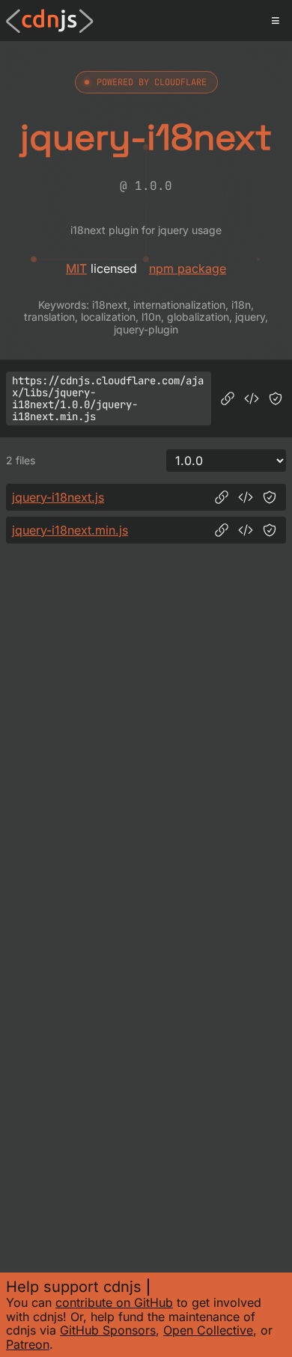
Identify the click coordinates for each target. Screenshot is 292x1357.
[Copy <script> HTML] (251, 398)
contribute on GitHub (114, 1302)
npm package (187, 268)
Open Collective (208, 1330)
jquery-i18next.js (58, 497)
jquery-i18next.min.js (70, 530)
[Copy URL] (227, 398)
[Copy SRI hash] (275, 398)
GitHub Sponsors (108, 1330)
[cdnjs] (50, 21)
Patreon (27, 1344)
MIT (76, 268)
